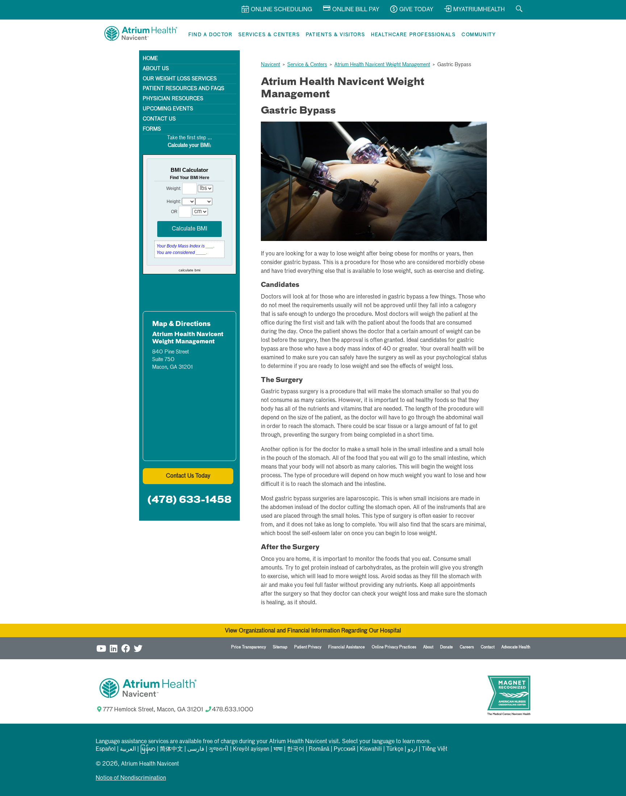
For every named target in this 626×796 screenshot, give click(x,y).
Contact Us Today (188, 476)
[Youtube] (101, 648)
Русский (344, 749)
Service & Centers (307, 64)
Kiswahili (371, 749)
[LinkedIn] (113, 648)
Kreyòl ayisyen (251, 749)
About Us (156, 68)
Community (479, 35)
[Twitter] (138, 648)
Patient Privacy (307, 647)
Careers (467, 647)
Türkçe (394, 749)
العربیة (128, 749)
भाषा (278, 749)
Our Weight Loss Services (180, 78)
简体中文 (171, 749)
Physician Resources (173, 98)
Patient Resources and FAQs (183, 88)
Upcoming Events (168, 108)
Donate (446, 647)
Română (319, 749)
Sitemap (280, 647)
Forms (152, 129)
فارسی (195, 749)
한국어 (295, 749)
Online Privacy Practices (394, 647)
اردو (412, 749)
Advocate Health (515, 647)
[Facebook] (125, 648)
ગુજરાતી (219, 749)
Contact (487, 647)
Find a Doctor (210, 35)
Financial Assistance (346, 647)
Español (106, 749)
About (428, 647)
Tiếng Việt (434, 749)
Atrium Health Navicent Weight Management (382, 64)
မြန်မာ (147, 749)
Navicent (270, 64)
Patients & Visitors (335, 35)
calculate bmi (189, 270)
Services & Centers (269, 35)
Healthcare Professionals (413, 35)
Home (150, 58)
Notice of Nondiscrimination (131, 778)
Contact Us (159, 119)
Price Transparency (248, 647)
